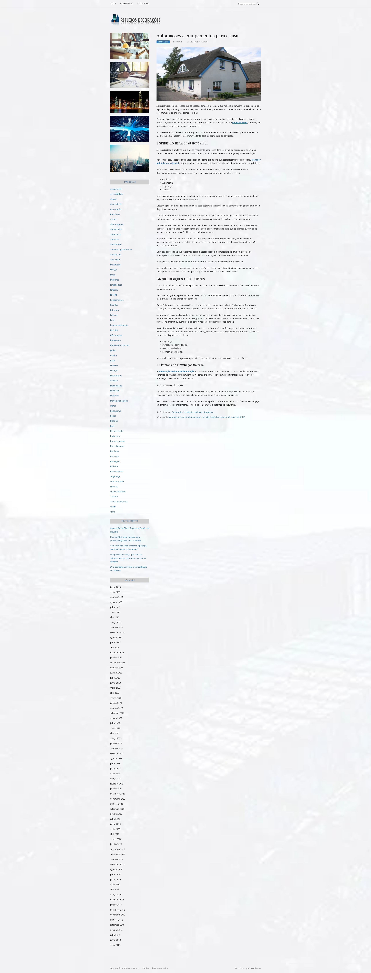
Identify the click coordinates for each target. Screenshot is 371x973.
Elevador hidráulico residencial (216, 417)
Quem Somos (126, 4)
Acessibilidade (116, 194)
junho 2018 (115, 940)
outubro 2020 (116, 803)
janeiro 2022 (116, 743)
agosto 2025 (116, 602)
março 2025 (115, 622)
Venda (113, 506)
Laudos (113, 355)
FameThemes (255, 968)
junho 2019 (115, 879)
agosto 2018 (116, 930)
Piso (112, 426)
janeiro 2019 (116, 904)
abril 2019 (114, 889)
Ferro (112, 320)
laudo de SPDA (239, 122)
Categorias (143, 4)
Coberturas (115, 234)
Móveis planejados (119, 400)
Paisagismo (115, 410)
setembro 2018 (117, 924)
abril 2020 (114, 834)
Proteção (114, 456)
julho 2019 (115, 874)
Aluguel (113, 199)
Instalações (115, 340)
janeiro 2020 (116, 844)
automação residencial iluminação (176, 371)
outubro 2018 (116, 919)
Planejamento (116, 431)
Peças (113, 415)
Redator (177, 42)
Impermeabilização (119, 325)
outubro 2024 (116, 627)
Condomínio (116, 244)
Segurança (208, 412)
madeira (114, 380)
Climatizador (116, 229)
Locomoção (116, 375)
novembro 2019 (117, 854)
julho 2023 (115, 677)
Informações (116, 335)
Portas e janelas (117, 441)
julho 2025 (115, 607)
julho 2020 (115, 819)
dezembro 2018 (117, 909)
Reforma (114, 466)
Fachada (114, 315)
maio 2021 (115, 773)
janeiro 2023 (116, 703)
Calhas (113, 219)
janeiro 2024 (116, 657)
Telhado (114, 496)
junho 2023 (115, 682)
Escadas (114, 305)
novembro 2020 (117, 798)
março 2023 (115, 698)
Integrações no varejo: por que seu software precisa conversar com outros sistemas (128, 558)
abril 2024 (114, 647)
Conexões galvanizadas (121, 249)
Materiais (114, 395)
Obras (113, 405)
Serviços (114, 486)
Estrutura (114, 310)
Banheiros (115, 214)
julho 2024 (115, 642)
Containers (115, 259)
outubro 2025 (116, 597)
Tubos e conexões (119, 501)
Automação (115, 209)
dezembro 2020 (117, 793)
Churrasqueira (116, 224)
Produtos (114, 451)
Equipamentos (117, 299)
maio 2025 (115, 612)
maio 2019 (115, 884)
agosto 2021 (116, 758)
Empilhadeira (116, 284)
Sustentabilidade (118, 491)
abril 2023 (114, 692)
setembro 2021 (117, 753)
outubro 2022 (116, 708)
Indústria (114, 330)
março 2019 (115, 894)
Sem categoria (117, 481)
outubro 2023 (116, 667)
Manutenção (116, 385)
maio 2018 (115, 945)
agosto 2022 (116, 718)
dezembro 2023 (117, 662)
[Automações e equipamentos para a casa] (209, 74)
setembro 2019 (117, 864)
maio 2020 (115, 829)
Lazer (112, 360)
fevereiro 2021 (117, 783)
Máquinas (114, 390)
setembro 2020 (117, 809)
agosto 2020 (116, 813)
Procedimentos (117, 446)
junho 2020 (115, 824)
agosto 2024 (116, 637)
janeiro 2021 (116, 788)
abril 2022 (114, 733)
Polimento (115, 436)
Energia (113, 294)
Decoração (163, 42)
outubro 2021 (116, 748)
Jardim (113, 350)
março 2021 (115, 778)
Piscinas (114, 420)
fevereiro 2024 (117, 652)
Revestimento (116, 471)
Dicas (112, 274)
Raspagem (115, 461)
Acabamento (116, 189)
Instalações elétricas (192, 412)
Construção (115, 254)
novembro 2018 (117, 914)
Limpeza (114, 365)
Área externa (116, 204)
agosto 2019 (116, 869)
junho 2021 (115, 768)
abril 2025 (114, 617)
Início (113, 4)
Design (113, 269)
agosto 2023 (116, 672)
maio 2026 (115, 592)
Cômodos (114, 239)
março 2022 (115, 738)
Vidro (112, 511)
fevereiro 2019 (117, 899)
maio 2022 (115, 728)
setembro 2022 (117, 713)
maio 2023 (115, 687)
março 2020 (115, 839)
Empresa (114, 289)
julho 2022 (115, 723)
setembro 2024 (117, 632)
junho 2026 (115, 587)
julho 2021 (115, 763)
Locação (114, 370)
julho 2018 (115, 935)
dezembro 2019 (117, 849)
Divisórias (114, 279)
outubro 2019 (116, 859)
